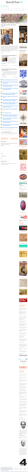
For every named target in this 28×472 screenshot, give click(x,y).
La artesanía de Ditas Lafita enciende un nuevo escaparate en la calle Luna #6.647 (23, 411)
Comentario (2, 145)
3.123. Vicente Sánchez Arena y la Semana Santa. (10, 79)
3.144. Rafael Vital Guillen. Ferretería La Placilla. (9, 108)
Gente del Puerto (4, 5)
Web (1, 158)
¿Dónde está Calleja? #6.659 (22, 375)
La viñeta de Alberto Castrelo (8, 10)
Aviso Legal (17, 10)
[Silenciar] (25, 229)
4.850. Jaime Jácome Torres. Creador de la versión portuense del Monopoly (23, 340)
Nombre (2, 153)
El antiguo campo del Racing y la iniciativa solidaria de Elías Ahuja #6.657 (23, 381)
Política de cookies (6, 470)
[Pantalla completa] (26, 229)
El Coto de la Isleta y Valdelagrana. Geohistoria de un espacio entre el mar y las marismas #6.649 (23, 404)
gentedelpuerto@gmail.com (22, 435)
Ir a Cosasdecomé (21, 303)
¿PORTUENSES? (2, 10)
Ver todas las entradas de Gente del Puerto (12, 133)
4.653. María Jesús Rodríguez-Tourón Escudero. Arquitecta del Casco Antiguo (23, 324)
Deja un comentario (11, 27)
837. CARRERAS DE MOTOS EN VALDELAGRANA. (22, 336)
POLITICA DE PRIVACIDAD (3, 164)
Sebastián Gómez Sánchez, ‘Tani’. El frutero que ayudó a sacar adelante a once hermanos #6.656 (23, 384)
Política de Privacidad (22, 10)
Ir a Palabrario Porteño (21, 353)
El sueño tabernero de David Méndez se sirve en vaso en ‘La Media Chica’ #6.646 (23, 415)
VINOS (13, 10)
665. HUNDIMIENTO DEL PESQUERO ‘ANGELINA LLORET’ (22, 318)
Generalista (12, 129)
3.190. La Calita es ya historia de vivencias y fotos (10, 127)
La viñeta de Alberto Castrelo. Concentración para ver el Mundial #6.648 (23, 408)
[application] (23, 228)
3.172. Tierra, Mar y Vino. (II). (6, 112)
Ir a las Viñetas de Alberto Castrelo (23, 243)
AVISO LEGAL (7, 164)
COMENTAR (22, 342)
